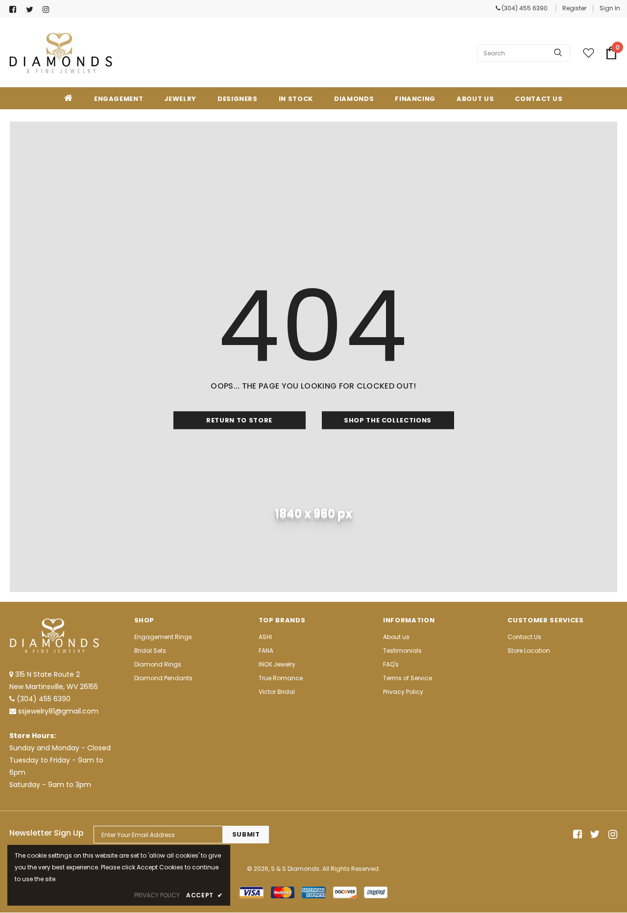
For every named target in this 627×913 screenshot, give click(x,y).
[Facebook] (15, 9)
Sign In (610, 8)
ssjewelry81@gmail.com (58, 711)
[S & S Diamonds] (60, 53)
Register (574, 8)
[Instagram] (49, 9)
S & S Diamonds (295, 868)
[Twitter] (32, 9)
